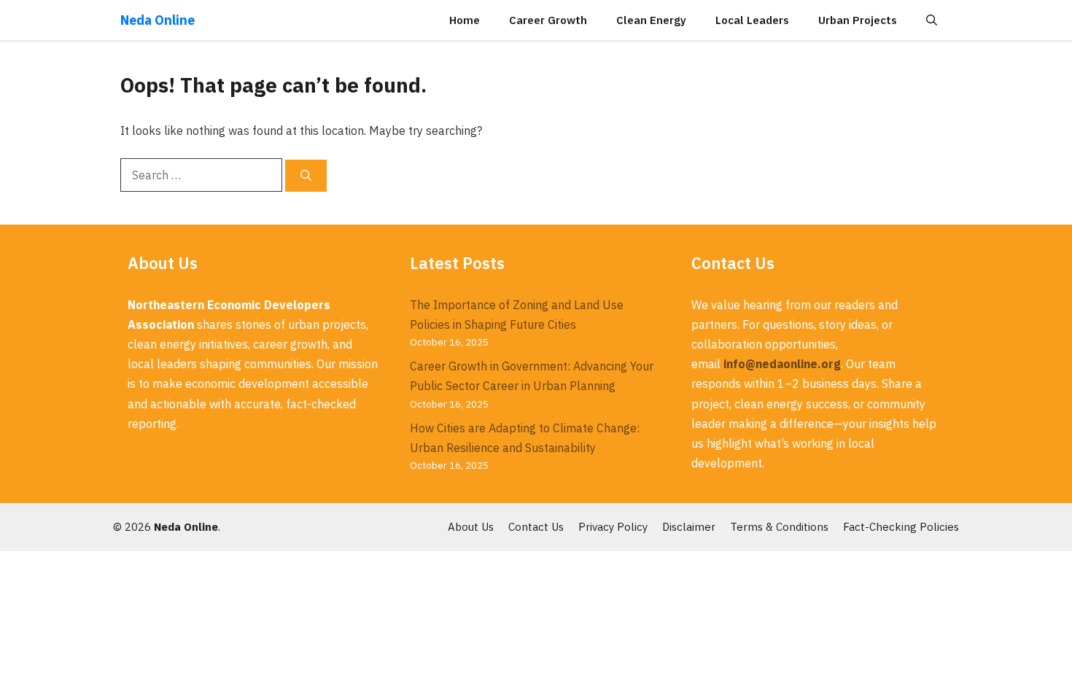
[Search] (306, 176)
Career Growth (548, 20)
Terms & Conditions (779, 527)
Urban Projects (857, 20)
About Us (471, 527)
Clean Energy (651, 20)
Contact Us (536, 527)
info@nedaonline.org (782, 364)
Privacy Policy (613, 527)
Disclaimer (688, 527)
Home (464, 20)
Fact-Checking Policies (901, 527)
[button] (932, 20)
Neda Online (157, 20)
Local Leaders (752, 20)
